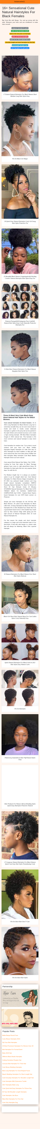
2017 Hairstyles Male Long (10, 1085)
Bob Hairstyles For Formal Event (12, 1049)
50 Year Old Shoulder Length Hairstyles (14, 1092)
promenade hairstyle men (20, 45)
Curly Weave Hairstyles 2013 (11, 1039)
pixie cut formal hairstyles (20, 36)
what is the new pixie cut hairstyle (20, 33)
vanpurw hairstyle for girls (20, 28)
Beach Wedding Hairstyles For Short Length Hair (17, 1074)
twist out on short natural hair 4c (20, 39)
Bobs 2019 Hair (7, 1053)
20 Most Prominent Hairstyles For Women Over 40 (17, 1046)
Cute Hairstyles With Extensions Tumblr (14, 1081)
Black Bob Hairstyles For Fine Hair (12, 1099)
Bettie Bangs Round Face (10, 1035)
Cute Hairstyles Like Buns (10, 1095)
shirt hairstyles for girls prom (20, 48)
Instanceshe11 (19, 1)
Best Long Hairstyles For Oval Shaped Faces (16, 1070)
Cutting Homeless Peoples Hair (11, 1060)
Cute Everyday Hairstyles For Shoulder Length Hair (18, 1077)
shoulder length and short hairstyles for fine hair (20, 42)
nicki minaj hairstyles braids (20, 31)
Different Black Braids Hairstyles (12, 1056)
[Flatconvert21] (20, 998)
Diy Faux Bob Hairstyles (9, 1042)
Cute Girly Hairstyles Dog (10, 1102)
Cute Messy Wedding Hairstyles (12, 1067)
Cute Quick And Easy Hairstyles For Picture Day (17, 1088)
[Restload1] (20, 1018)
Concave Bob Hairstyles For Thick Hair (14, 1063)
